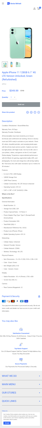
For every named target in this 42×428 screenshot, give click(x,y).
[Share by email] (38, 112)
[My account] (34, 8)
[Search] (27, 8)
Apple (4, 84)
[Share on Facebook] (27, 112)
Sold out (21, 104)
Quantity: (5, 97)
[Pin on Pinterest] (31, 112)
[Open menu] (3, 3)
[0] (38, 8)
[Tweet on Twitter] (35, 112)
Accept (7, 423)
